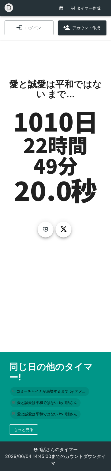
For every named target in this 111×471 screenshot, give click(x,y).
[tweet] (63, 229)
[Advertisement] (55, 54)
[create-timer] (46, 229)
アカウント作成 (86, 27)
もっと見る (24, 429)
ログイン (33, 27)
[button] (49, 391)
